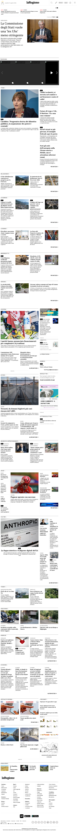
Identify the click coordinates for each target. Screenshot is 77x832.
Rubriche (39, 789)
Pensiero (27, 787)
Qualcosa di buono (53, 789)
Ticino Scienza (52, 784)
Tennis (14, 792)
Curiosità (39, 797)
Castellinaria (27, 796)
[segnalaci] (56, 2)
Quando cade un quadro (40, 803)
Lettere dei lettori (40, 784)
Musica (26, 792)
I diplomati (39, 802)
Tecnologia (39, 793)
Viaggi (38, 792)
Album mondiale (16, 802)
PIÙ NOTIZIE (54, 166)
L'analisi (26, 804)
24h (50, 801)
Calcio (14, 787)
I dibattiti (39, 786)
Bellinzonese (4, 787)
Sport (14, 784)
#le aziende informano (51, 797)
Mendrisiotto (4, 792)
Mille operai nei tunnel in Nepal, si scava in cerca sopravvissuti (29, 11)
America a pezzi (4, 806)
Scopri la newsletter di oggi (47, 380)
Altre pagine (52, 800)
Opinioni (27, 801)
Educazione (51, 787)
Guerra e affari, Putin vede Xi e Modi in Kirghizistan (48, 11)
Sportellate (15, 799)
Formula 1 (15, 794)
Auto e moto (39, 800)
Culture (15, 805)
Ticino (2, 786)
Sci (14, 791)
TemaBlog (51, 792)
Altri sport (15, 796)
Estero (3, 801)
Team (50, 808)
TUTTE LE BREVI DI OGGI (50, 369)
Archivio (50, 803)
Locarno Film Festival (28, 794)
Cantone (3, 784)
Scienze (27, 789)
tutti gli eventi (53, 386)
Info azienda (51, 806)
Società (26, 791)
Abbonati (61, 2)
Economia (27, 798)
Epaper (66, 2)
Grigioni (3, 794)
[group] (10, 12)
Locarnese (3, 789)
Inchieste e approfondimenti (40, 790)
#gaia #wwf (51, 793)
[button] (57, 72)
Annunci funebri (3, 822)
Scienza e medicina (53, 786)
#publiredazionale (52, 795)
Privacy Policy (4, 823)
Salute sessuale (40, 807)
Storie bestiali (40, 795)
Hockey (15, 786)
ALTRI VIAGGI (33, 749)
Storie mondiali (16, 797)
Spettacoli (27, 784)
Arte (14, 807)
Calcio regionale (16, 789)
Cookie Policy (11, 823)
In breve (50, 804)
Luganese (3, 791)
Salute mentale (40, 805)
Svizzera (3, 797)
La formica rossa (28, 806)
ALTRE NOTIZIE (33, 368)
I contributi (27, 808)
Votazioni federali (5, 798)
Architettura (39, 798)
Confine (3, 803)
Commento (27, 803)
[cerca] (51, 2)
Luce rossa (15, 800)
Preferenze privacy (19, 823)
